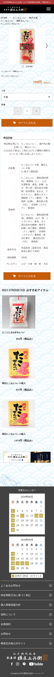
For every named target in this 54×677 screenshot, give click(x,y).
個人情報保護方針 (11, 604)
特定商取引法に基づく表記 (16, 595)
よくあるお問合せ (11, 585)
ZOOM (29, 66)
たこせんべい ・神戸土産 (25, 18)
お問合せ (6, 633)
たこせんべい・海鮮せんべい (15, 21)
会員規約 (6, 624)
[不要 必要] (27, 97)
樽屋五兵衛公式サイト (13, 643)
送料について (8, 614)
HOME (4, 18)
